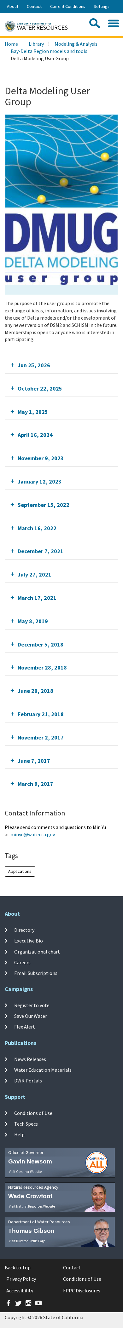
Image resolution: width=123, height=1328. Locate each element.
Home (11, 44)
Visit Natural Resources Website (32, 1206)
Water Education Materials (43, 1070)
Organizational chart (37, 951)
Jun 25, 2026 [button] (34, 365)
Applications (20, 871)
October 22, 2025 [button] (40, 388)
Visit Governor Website (25, 1171)
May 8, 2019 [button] (33, 621)
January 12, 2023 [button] (40, 481)
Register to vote (32, 1005)
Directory (24, 930)
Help (19, 1134)
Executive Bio (28, 940)
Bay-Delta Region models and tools (49, 51)
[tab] (61, 365)
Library (36, 44)
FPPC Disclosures (81, 1290)
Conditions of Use (33, 1113)
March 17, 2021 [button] (37, 597)
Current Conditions (67, 6)
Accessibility (19, 1290)
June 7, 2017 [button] (34, 760)
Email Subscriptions (35, 973)
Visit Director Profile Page (27, 1241)
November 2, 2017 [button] (41, 737)
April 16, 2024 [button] (35, 434)
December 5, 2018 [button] (40, 644)
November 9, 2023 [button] (41, 458)
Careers (22, 962)
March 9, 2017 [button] (35, 783)
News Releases (30, 1059)
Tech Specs (26, 1124)
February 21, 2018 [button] (41, 714)
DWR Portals (28, 1080)
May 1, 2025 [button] (33, 411)
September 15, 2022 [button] (43, 504)
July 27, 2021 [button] (34, 574)
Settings (101, 6)
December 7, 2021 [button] (40, 551)
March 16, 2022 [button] (37, 528)
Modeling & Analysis (76, 44)
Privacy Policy (21, 1279)
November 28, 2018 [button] (42, 667)
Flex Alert (24, 1027)
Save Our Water (30, 1016)
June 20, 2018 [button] (35, 690)
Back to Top (18, 1267)
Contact (34, 6)
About (12, 6)
